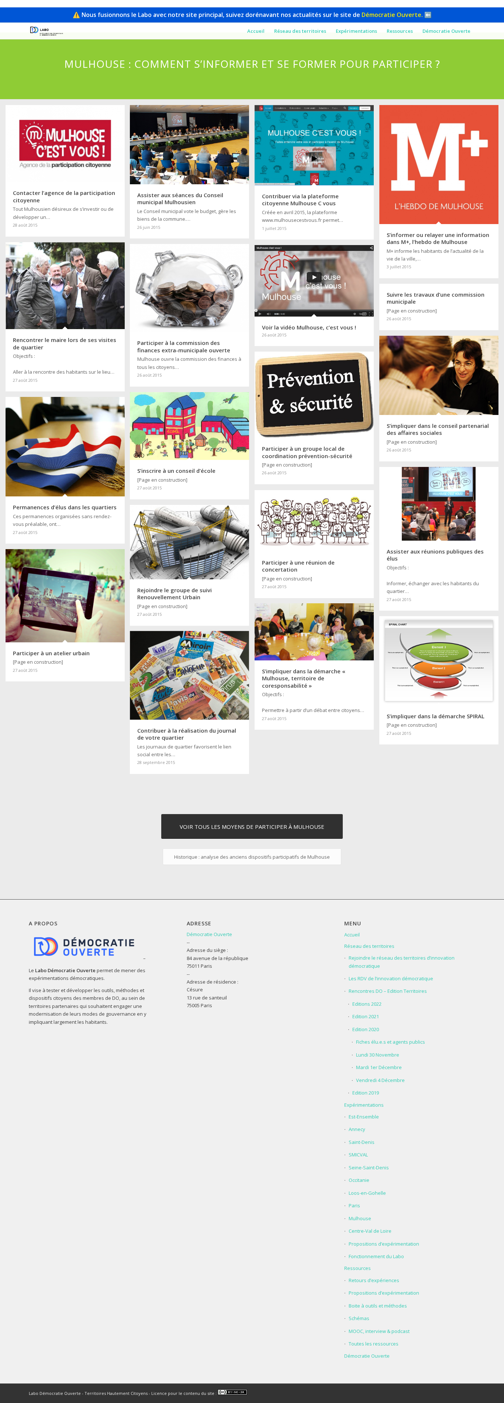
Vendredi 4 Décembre (380, 1080)
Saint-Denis (361, 1142)
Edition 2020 (365, 1029)
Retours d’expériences (374, 1280)
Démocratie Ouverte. (392, 15)
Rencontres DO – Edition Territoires (388, 991)
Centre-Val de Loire (370, 1231)
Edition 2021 (365, 1016)
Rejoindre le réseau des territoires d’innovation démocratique (402, 961)
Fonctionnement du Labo (376, 1256)
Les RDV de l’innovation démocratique (391, 978)
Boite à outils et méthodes (378, 1305)
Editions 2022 (367, 1004)
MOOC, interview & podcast (379, 1331)
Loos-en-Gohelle (367, 1193)
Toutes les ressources (373, 1343)
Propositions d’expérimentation (384, 1243)
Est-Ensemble (364, 1116)
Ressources (357, 1268)
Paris (354, 1205)
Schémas (359, 1318)
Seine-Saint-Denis (369, 1167)
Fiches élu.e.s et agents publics (390, 1042)
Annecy (357, 1129)
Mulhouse (360, 1218)
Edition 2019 (365, 1092)
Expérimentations (364, 1105)
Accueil (352, 934)
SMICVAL (358, 1154)
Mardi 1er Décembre (379, 1067)
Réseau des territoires (369, 946)
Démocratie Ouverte (209, 934)
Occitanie (359, 1180)
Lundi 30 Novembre (377, 1054)
